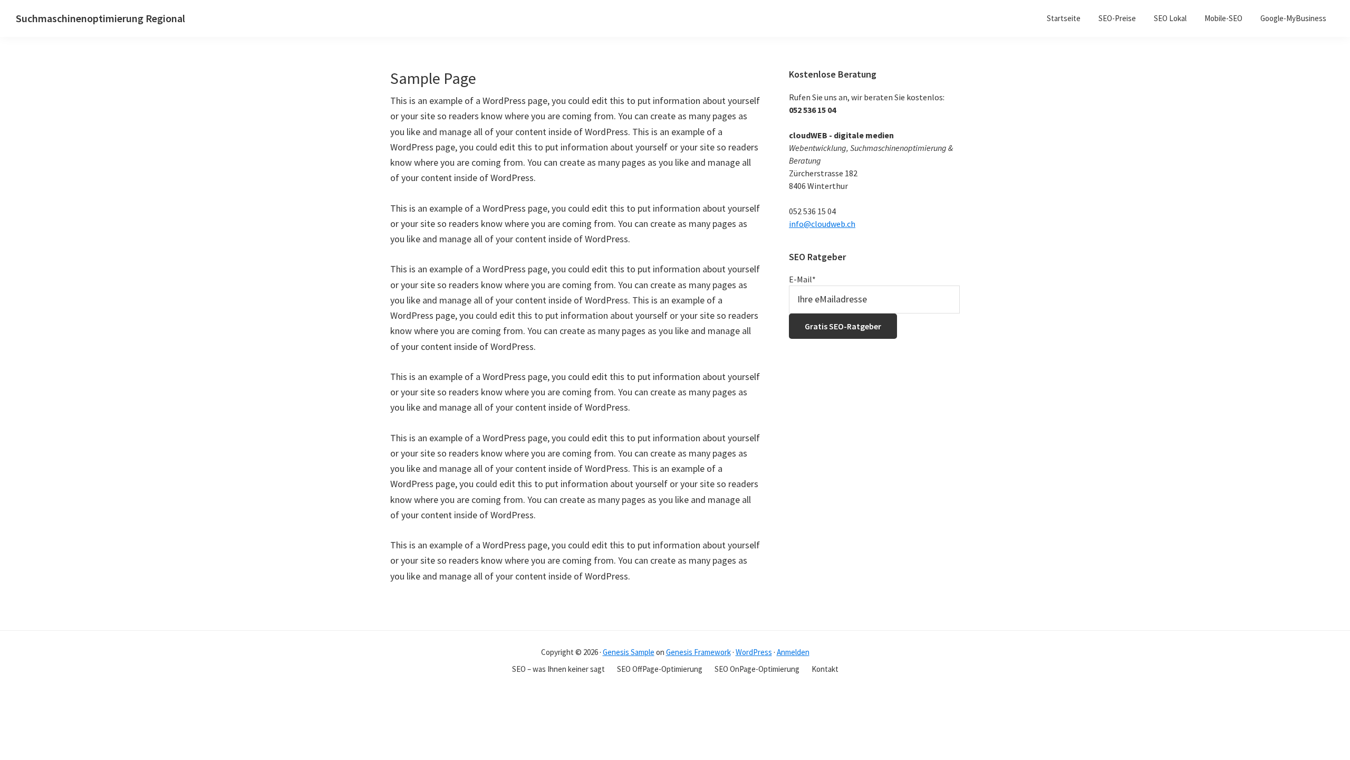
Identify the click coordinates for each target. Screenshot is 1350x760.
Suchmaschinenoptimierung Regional (100, 18)
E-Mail (802, 279)
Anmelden (793, 652)
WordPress (754, 652)
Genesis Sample (628, 652)
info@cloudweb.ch (822, 223)
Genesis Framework (698, 652)
